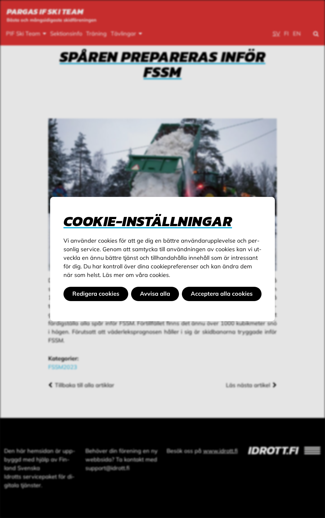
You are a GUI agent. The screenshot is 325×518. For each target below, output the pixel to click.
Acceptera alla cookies (222, 293)
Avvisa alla (155, 293)
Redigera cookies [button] (95, 293)
